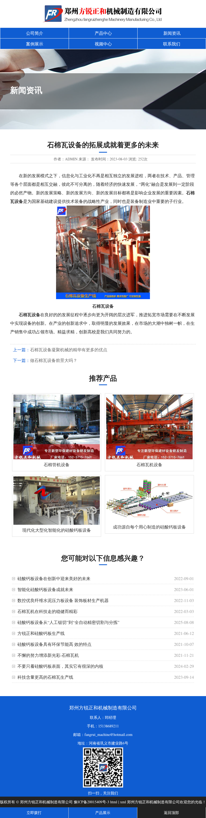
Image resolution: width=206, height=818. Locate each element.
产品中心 (103, 33)
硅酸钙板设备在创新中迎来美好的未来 (53, 578)
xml (123, 801)
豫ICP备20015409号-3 (91, 801)
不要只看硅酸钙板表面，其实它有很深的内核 (60, 666)
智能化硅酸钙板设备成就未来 (45, 589)
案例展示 (34, 44)
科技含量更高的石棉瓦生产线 (45, 677)
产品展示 (102, 812)
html (113, 801)
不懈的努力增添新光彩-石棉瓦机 (48, 655)
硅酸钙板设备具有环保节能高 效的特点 (54, 644)
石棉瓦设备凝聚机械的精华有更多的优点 (68, 349)
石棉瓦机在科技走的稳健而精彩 (47, 611)
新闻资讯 (172, 33)
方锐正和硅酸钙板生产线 (41, 633)
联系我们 (171, 44)
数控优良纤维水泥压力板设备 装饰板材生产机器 (63, 600)
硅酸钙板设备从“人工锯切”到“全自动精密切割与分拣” (68, 622)
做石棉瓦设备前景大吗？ (53, 360)
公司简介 (34, 33)
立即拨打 (34, 812)
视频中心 (103, 44)
